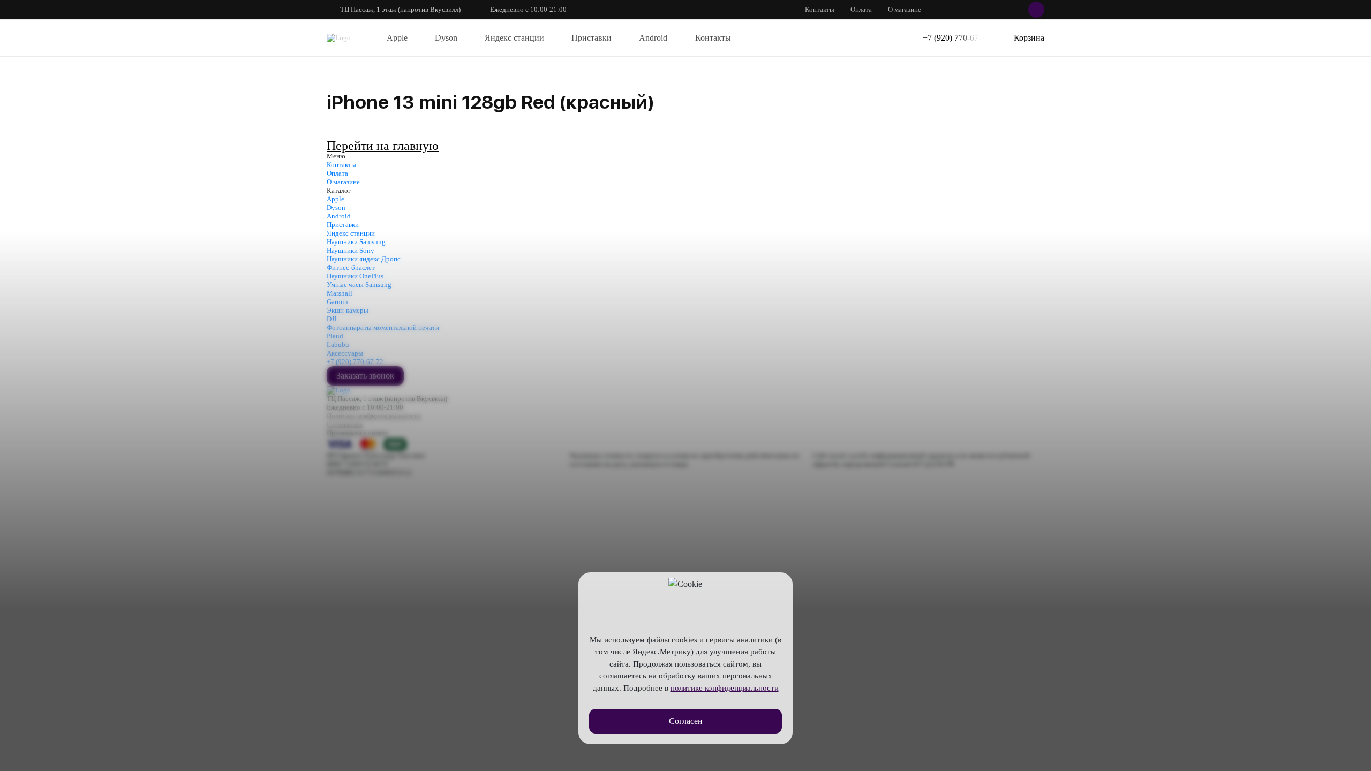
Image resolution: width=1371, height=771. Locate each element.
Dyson (446, 37)
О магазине (904, 9)
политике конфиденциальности (725, 688)
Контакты (819, 9)
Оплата (861, 9)
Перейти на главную (383, 146)
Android (653, 37)
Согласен (686, 720)
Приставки (591, 37)
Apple (397, 37)
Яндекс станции (514, 37)
